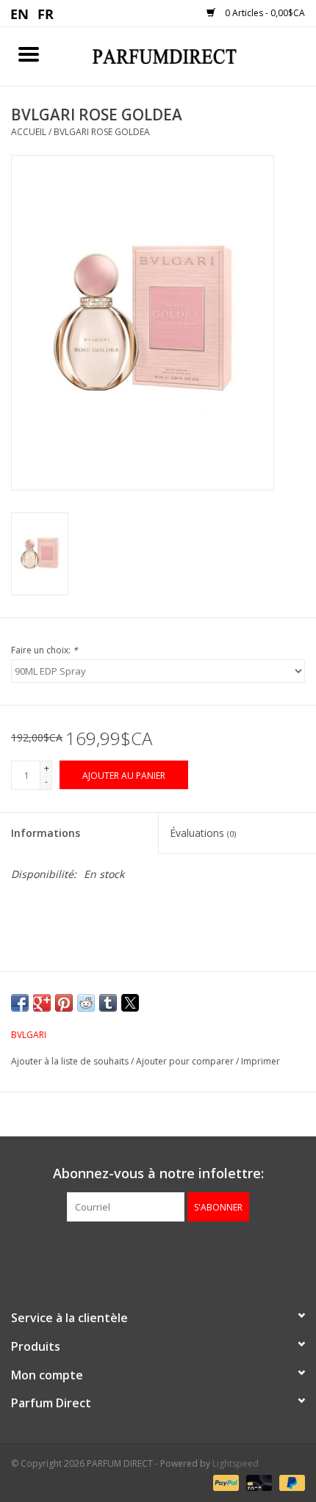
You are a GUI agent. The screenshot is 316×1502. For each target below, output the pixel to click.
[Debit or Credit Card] (257, 1482)
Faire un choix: (44, 650)
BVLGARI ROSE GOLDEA (102, 132)
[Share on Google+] (42, 1003)
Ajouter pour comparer (186, 1061)
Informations (45, 833)
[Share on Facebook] (20, 1003)
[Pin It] (64, 1003)
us (20, 13)
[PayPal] (224, 1482)
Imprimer (260, 1061)
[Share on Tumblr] (108, 1003)
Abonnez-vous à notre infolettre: (158, 1173)
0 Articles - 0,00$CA (264, 13)
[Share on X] (130, 1003)
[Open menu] (28, 53)
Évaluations (203, 833)
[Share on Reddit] (86, 1003)
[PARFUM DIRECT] (187, 55)
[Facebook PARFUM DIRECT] (145, 1251)
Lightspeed (235, 1463)
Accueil (28, 132)
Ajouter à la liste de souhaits (71, 1061)
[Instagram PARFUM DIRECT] (171, 1251)
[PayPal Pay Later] (289, 1482)
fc (46, 13)
